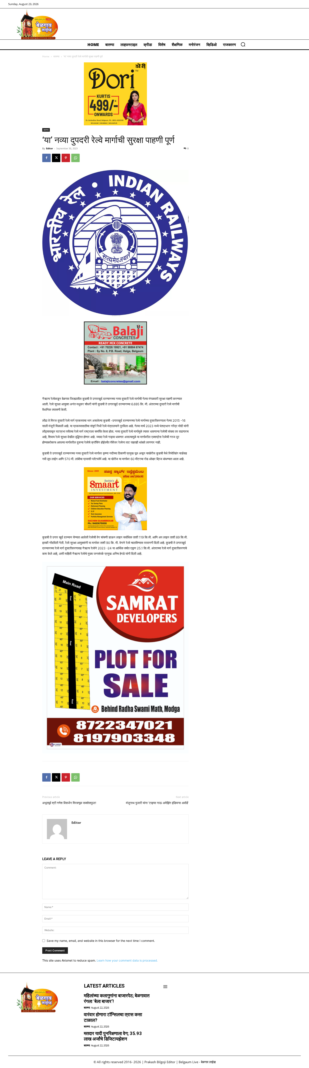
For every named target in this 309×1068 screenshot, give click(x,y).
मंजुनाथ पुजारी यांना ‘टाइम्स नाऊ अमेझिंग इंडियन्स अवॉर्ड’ (157, 803)
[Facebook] (46, 158)
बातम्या (56, 56)
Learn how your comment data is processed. (127, 960)
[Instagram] (24, 1023)
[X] (56, 158)
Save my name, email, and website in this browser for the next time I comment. (101, 940)
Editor (49, 148)
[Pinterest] (66, 158)
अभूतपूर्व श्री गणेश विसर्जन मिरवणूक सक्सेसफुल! (69, 803)
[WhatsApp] (75, 158)
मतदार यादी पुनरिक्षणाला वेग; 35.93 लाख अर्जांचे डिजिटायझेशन (113, 1036)
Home (45, 56)
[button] (243, 44)
